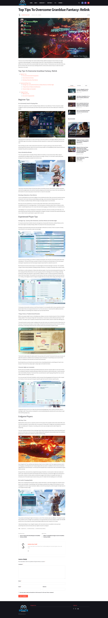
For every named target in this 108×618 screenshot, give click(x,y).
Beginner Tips (23, 74)
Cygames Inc (23, 528)
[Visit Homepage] (22, 3)
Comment (20, 564)
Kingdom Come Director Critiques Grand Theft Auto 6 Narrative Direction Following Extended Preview (78, 133)
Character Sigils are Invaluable (29, 89)
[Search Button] (79, 3)
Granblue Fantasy (31, 528)
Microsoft (42, 2)
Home (31, 2)
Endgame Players (24, 92)
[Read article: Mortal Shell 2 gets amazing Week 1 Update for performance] (72, 159)
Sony (35, 2)
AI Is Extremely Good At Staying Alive (30, 75)
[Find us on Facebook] (82, 3)
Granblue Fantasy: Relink (40, 528)
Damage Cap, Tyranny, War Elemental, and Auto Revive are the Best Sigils (38, 84)
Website (44, 586)
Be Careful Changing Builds (28, 95)
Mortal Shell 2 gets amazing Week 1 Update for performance (82, 158)
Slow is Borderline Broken (28, 77)
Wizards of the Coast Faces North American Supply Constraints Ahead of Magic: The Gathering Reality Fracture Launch (82, 150)
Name (20, 581)
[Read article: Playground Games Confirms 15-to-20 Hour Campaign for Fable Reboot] (72, 142)
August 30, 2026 (72, 136)
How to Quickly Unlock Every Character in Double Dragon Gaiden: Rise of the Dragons (82, 104)
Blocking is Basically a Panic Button (30, 80)
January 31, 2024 (34, 14)
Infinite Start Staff (25, 14)
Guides (39, 14)
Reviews (60, 2)
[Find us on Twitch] (85, 3)
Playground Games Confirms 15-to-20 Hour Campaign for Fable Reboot (82, 141)
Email (19, 586)
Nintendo (49, 2)
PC (55, 2)
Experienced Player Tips (25, 83)
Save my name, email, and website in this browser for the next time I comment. (37, 592)
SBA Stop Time (26, 93)
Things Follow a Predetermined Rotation (31, 86)
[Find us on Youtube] (88, 3)
